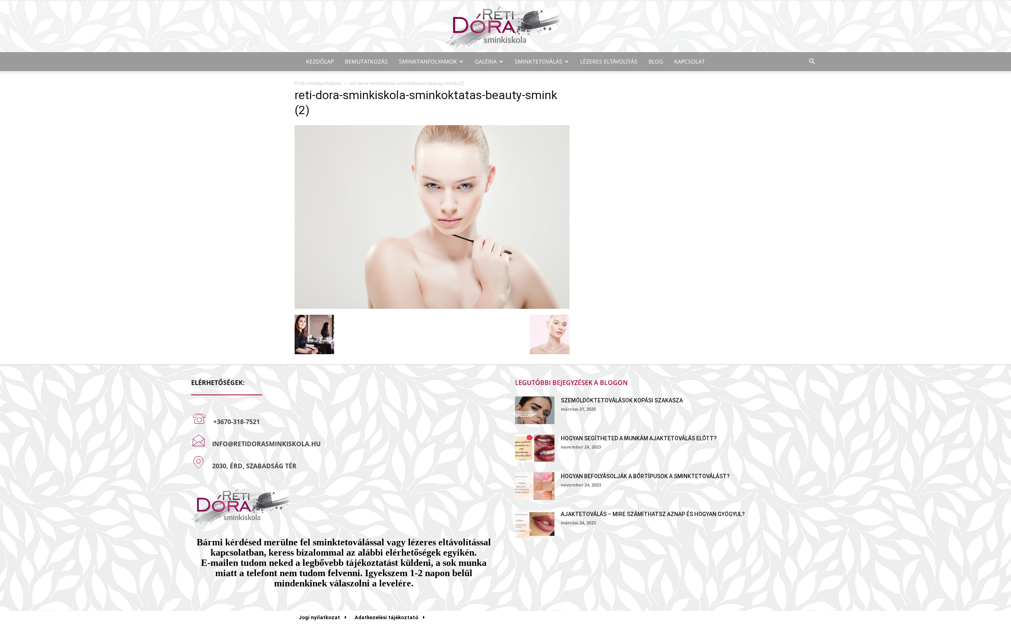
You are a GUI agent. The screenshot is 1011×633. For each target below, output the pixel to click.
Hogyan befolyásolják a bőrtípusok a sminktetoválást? (645, 476)
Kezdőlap (320, 61)
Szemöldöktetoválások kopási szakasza (622, 400)
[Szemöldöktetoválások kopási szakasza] (534, 410)
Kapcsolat (689, 61)
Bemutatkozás (366, 61)
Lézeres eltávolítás (608, 61)
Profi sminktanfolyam (318, 83)
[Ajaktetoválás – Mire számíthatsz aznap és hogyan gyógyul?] (534, 524)
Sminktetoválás (538, 61)
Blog (655, 61)
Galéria (486, 61)
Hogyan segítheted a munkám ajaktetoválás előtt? (639, 438)
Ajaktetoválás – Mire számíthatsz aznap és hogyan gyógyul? (653, 514)
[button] (811, 62)
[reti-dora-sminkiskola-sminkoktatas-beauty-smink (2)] (432, 306)
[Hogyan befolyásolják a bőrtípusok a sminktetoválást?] (534, 486)
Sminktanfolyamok (428, 61)
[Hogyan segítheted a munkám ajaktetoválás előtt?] (534, 448)
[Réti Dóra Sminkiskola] (505, 27)
